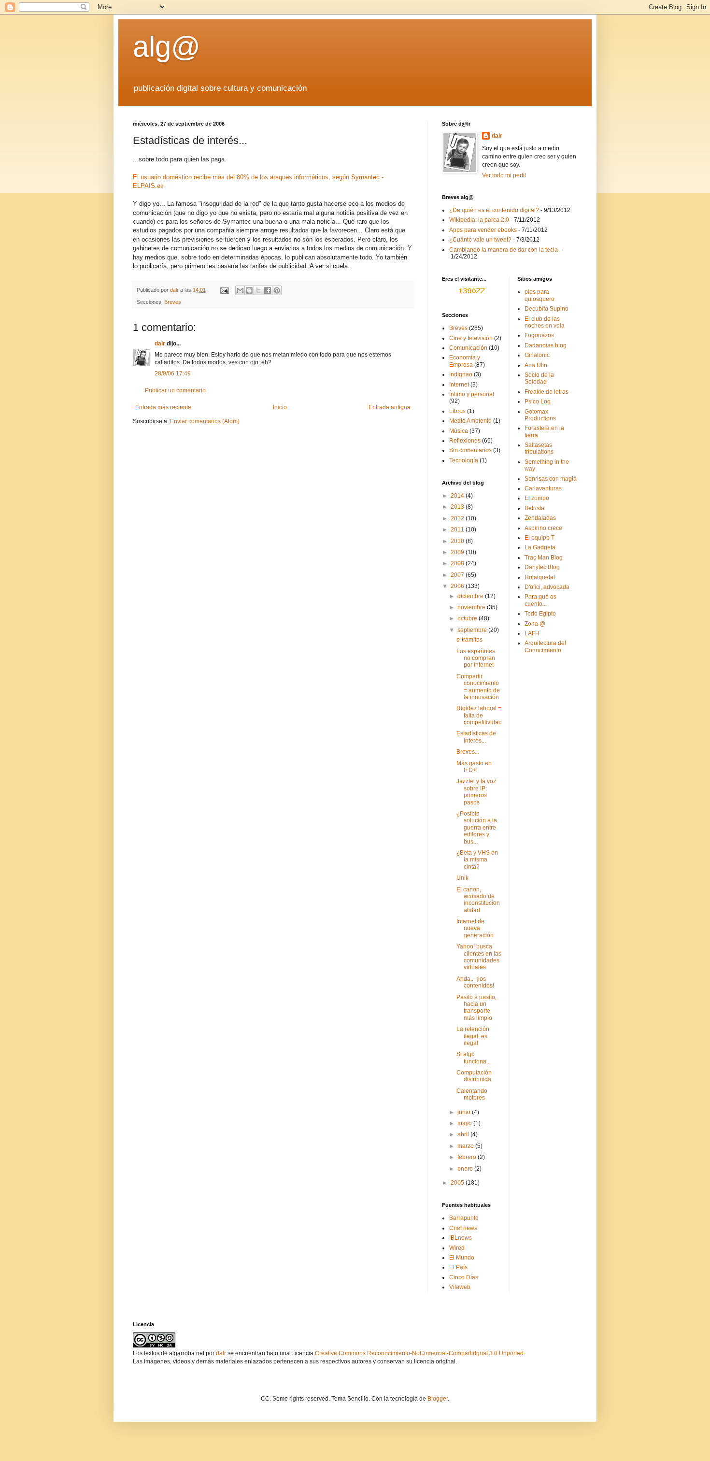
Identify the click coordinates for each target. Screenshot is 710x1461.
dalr (160, 343)
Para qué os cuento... (540, 600)
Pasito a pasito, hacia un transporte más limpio (476, 1007)
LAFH (532, 633)
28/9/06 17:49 (173, 373)
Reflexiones (465, 440)
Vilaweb (459, 1287)
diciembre (471, 596)
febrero (467, 1157)
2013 (458, 506)
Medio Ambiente (470, 420)
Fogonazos (539, 335)
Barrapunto (464, 1218)
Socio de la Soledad (539, 378)
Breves (172, 302)
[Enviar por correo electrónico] (240, 290)
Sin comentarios (470, 450)
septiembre (472, 630)
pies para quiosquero (539, 295)
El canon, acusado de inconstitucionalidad (478, 900)
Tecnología (463, 460)
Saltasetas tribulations (539, 448)
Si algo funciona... (473, 1057)
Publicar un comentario (175, 390)
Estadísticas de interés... (476, 737)
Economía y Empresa (464, 361)
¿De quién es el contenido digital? (494, 210)
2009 (458, 552)
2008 (458, 563)
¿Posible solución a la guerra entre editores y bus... (476, 827)
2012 (458, 518)
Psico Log (538, 401)
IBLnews (460, 1237)
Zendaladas (540, 518)
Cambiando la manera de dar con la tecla (503, 249)
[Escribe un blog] (249, 290)
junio (464, 1112)
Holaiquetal (540, 577)
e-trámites (469, 639)
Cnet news (463, 1228)
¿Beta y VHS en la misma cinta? (477, 859)
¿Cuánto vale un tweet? (480, 239)
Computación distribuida (474, 1076)
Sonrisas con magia (551, 478)
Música (458, 431)
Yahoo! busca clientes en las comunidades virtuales (478, 957)
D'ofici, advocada (547, 587)
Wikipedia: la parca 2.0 (479, 219)
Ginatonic (537, 355)
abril (463, 1134)
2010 (458, 541)
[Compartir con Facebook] (267, 290)
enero (465, 1168)
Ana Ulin (536, 365)
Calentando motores (471, 1094)
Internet (459, 384)
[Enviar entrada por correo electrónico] (224, 290)
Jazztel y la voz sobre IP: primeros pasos (476, 791)
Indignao (460, 374)
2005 (458, 1182)
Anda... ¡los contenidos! (475, 982)
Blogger (437, 1398)
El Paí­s (458, 1267)
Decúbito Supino (546, 308)
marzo (466, 1146)
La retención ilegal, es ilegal (472, 1036)
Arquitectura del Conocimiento (545, 646)
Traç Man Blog (544, 557)
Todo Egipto (540, 613)
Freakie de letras (546, 391)
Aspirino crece (543, 528)
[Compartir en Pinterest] (277, 290)
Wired (457, 1248)
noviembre (472, 607)
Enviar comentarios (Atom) (205, 421)
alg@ (166, 46)
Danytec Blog (542, 567)
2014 (458, 495)
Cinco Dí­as (463, 1277)
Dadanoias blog (546, 345)
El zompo (537, 498)
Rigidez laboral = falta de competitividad (479, 715)
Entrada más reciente (163, 407)
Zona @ (535, 623)
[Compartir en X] (258, 290)
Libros (457, 411)
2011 (458, 529)
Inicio (280, 407)
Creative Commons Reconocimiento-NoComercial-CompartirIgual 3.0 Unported (419, 1353)
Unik (462, 877)
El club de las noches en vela (545, 322)
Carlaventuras (543, 488)
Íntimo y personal (471, 394)
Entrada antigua (390, 407)
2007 (458, 575)
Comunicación (468, 347)
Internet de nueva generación (475, 928)
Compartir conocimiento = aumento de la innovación (478, 687)
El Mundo (461, 1257)
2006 (458, 586)
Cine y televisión (471, 338)
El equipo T (539, 537)
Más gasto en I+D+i (474, 766)
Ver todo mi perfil (504, 175)
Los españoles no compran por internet (475, 658)
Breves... (467, 751)
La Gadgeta (540, 547)
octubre (468, 618)
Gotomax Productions (540, 415)
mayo (465, 1123)
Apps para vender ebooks (483, 230)
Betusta (534, 508)
